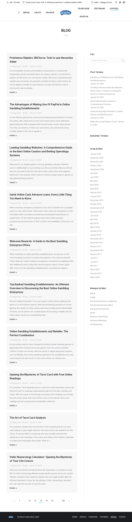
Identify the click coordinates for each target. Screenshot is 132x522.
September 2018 (97, 208)
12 (29, 501)
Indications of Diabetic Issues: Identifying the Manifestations (106, 79)
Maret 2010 (95, 270)
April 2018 (94, 223)
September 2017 (97, 250)
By (25, 66)
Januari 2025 (95, 154)
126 (63, 501)
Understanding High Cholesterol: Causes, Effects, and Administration (106, 113)
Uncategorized (15, 66)
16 (52, 501)
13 (35, 501)
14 (41, 501)
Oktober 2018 (95, 204)
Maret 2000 (95, 277)
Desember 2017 (96, 239)
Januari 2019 (95, 196)
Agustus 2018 (96, 212)
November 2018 (96, 200)
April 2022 (94, 189)
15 (47, 501)
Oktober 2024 (95, 166)
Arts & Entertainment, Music (101, 305)
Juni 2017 (94, 262)
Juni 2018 (94, 216)
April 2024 (94, 185)
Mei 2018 (94, 219)
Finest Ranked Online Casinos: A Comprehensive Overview (103, 102)
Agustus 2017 (96, 254)
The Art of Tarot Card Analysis (28, 417)
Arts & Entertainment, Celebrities (103, 301)
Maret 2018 (95, 227)
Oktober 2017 (95, 246)
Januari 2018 (95, 235)
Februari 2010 (95, 273)
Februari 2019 (95, 193)
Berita (92, 313)
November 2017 (96, 243)
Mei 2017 (94, 266)
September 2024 (97, 169)
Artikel (93, 297)
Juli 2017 (94, 258)
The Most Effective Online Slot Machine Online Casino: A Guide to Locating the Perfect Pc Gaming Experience (106, 91)
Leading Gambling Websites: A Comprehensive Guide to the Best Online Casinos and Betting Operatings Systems (41, 151)
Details (12, 92)
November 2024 (96, 162)
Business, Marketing (98, 320)
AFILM (92, 293)
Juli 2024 (94, 173)
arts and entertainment (99, 309)
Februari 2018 (95, 231)
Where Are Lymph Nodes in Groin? (104, 122)
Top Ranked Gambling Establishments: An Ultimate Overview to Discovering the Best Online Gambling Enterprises (39, 288)
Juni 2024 (94, 177)
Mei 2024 (94, 181)
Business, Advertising (99, 317)
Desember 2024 (96, 158)
